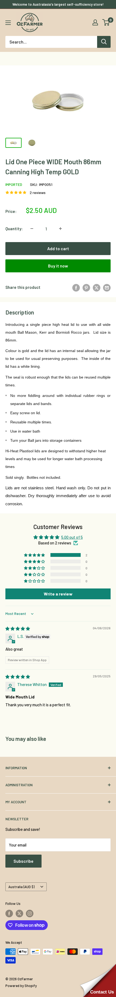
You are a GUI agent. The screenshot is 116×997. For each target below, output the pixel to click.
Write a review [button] (58, 593)
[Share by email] (107, 287)
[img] (17, 628)
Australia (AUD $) (21, 887)
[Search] (104, 42)
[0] (106, 22)
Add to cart (58, 248)
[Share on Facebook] (76, 287)
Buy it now (58, 265)
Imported (13, 184)
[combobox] (51, 42)
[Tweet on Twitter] (96, 287)
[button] (35, 555)
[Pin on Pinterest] (86, 287)
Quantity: (14, 228)
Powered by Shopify (21, 985)
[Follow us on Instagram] (29, 913)
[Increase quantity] (60, 228)
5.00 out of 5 (72, 537)
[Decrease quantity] (31, 228)
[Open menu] (8, 23)
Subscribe (23, 861)
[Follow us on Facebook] (9, 913)
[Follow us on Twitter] (19, 913)
